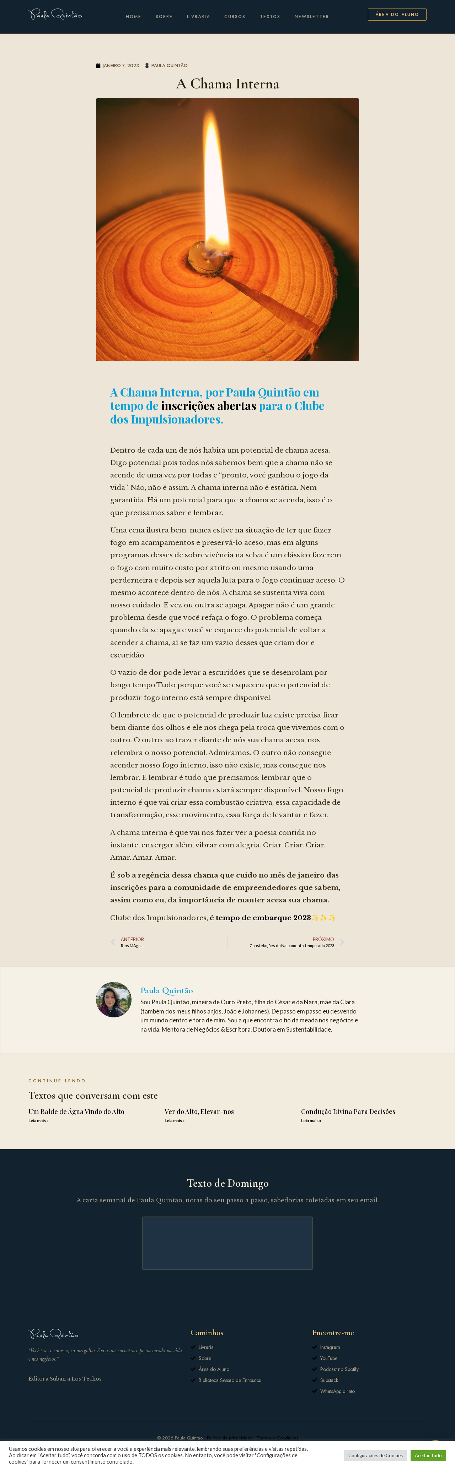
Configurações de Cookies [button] (375, 1455)
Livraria (198, 16)
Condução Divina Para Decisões (348, 1111)
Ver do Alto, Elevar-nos (199, 1111)
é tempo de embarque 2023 (260, 918)
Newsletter (312, 16)
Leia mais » (38, 1120)
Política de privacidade (230, 1438)
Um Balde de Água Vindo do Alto (76, 1111)
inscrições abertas (208, 405)
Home (133, 16)
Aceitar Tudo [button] (428, 1455)
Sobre (164, 16)
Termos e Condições (277, 1438)
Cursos (235, 16)
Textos (270, 16)
